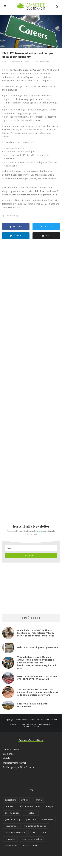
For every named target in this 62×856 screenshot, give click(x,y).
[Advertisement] (31, 377)
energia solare (12, 813)
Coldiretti (9, 806)
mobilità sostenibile (15, 832)
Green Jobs (29, 62)
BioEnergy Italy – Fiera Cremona (18, 767)
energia (49, 806)
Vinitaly (6, 758)
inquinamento (12, 826)
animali (39, 800)
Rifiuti (44, 832)
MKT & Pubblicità (46, 724)
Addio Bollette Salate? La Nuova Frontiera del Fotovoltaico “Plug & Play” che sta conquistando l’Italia (35, 633)
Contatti (36, 726)
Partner (26, 726)
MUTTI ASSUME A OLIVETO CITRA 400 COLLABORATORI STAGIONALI (37, 678)
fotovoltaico (31, 813)
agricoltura (10, 800)
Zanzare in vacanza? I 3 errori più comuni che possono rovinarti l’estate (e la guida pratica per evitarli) (38, 692)
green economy (10, 215)
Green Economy (11, 749)
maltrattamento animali (35, 826)
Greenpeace (48, 819)
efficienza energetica (30, 806)
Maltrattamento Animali (14, 762)
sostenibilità (11, 845)
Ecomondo (8, 753)
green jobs (31, 819)
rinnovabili (10, 839)
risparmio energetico (31, 839)
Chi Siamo (13, 724)
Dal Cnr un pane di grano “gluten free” (38, 647)
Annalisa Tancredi (12, 62)
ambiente (26, 800)
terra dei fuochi (30, 845)
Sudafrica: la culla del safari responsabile (32, 705)
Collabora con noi (28, 724)
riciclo (33, 832)
